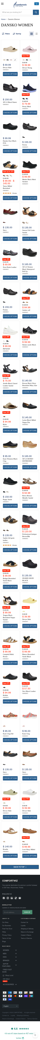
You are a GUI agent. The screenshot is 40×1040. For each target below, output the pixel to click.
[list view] (36, 33)
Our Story (5, 922)
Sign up (27, 912)
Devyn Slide (7, 67)
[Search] (36, 12)
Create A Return (26, 935)
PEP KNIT (6, 349)
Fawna (24, 145)
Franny (5, 310)
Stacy (5, 230)
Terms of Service (26, 938)
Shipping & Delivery (27, 929)
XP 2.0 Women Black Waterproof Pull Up (28, 269)
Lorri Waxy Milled (28, 849)
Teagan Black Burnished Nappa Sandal (9, 617)
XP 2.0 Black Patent (10, 102)
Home (3, 19)
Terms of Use (6, 938)
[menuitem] (10, 950)
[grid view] (31, 33)
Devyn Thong (27, 68)
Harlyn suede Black (29, 345)
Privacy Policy (7, 935)
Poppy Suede (7, 499)
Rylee (5, 424)
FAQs (4, 932)
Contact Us (24, 922)
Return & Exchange (27, 932)
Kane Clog (26, 734)
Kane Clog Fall (8, 734)
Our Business (6, 925)
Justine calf (26, 310)
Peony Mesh (26, 106)
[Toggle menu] (16, 950)
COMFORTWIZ (10, 880)
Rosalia (5, 849)
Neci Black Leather (29, 691)
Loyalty (23, 925)
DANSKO (6, 70)
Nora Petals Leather (9, 267)
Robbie (5, 695)
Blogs (4, 941)
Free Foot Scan (7, 929)
